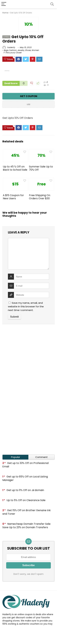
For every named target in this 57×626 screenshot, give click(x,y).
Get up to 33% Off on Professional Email (25, 464)
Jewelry (20, 50)
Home (5, 12)
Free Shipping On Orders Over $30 (39, 196)
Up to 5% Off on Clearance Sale (25, 500)
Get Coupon (28, 96)
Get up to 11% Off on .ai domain (25, 490)
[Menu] (4, 4)
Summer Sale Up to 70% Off (41, 168)
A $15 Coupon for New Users (13, 196)
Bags (6, 50)
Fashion (12, 50)
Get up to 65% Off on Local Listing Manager (25, 478)
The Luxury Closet (13, 52)
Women (35, 50)
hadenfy (11, 47)
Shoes (28, 50)
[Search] (52, 4)
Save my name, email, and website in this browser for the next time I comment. (26, 306)
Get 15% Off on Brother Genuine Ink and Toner (26, 512)
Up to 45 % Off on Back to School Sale (15, 168)
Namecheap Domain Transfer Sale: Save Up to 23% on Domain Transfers (26, 525)
